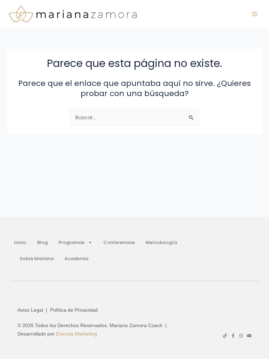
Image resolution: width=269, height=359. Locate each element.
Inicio (20, 242)
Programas (71, 242)
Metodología (161, 242)
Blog (42, 242)
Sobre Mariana (37, 258)
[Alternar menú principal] (254, 14)
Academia (76, 258)
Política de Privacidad (74, 310)
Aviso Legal (30, 310)
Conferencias (119, 242)
